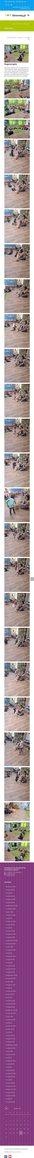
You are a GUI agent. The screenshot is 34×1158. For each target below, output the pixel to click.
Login (8, 4)
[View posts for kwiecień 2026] (6, 1108)
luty (9, 893)
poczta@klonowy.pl (25, 8)
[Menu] (28, 15)
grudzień (10, 899)
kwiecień (11, 886)
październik (11, 905)
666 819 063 (26, 7)
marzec (10, 890)
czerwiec (11, 915)
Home (13, 24)
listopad (10, 902)
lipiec (9, 912)
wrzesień (11, 909)
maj (9, 918)
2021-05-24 (13, 37)
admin (21, 37)
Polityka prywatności (16, 1152)
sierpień (17, 1108)
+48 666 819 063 (10, 875)
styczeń (10, 896)
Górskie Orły (19, 24)
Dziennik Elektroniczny (9, 1)
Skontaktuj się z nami (21, 1)
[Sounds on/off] (12, 4)
